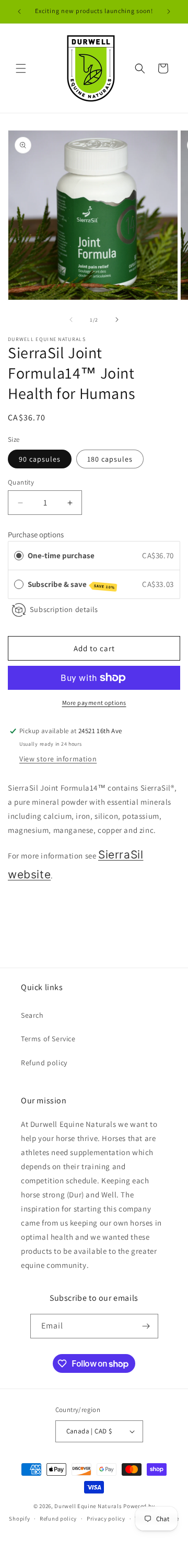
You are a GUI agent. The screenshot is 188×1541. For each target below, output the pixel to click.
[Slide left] (71, 319)
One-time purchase (61, 555)
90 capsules (40, 459)
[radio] (19, 555)
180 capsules (110, 459)
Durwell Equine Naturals (88, 1506)
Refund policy (44, 1062)
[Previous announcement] (19, 11)
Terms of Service (48, 1038)
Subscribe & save (71, 584)
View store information (58, 758)
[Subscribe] (146, 1326)
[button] (20, 68)
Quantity (21, 482)
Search (32, 1015)
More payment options (94, 703)
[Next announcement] (168, 11)
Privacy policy (106, 1518)
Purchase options (36, 534)
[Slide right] (116, 319)
